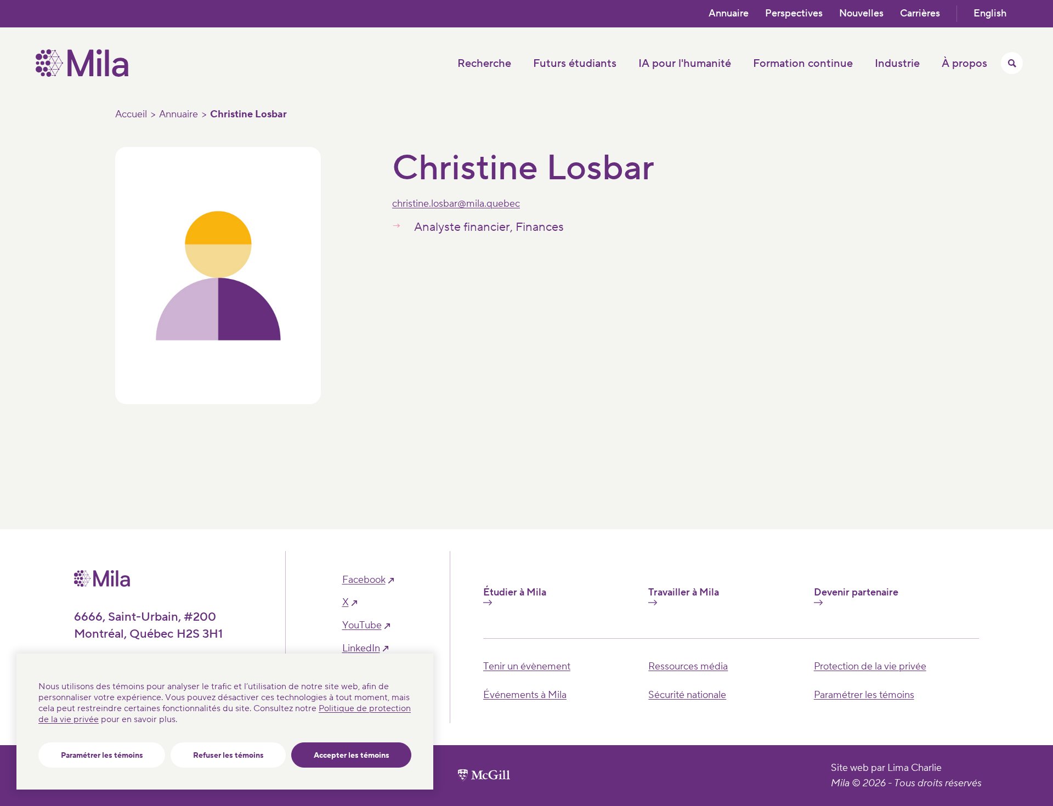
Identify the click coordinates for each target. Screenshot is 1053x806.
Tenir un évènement (526, 666)
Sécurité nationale (687, 695)
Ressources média (688, 666)
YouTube (362, 626)
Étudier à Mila (514, 593)
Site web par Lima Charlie (886, 768)
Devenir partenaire (856, 593)
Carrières (920, 13)
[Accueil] (82, 74)
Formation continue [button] (803, 63)
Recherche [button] (484, 63)
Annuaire (729, 13)
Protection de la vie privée (870, 666)
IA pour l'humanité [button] (684, 63)
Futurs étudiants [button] (574, 63)
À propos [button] (964, 63)
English (989, 13)
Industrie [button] (897, 63)
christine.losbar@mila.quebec (456, 203)
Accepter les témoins (351, 755)
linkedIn (361, 649)
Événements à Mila (525, 695)
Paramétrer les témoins (102, 755)
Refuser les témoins (228, 755)
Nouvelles (861, 13)
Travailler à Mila (683, 593)
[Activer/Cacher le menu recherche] (1012, 63)
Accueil (131, 115)
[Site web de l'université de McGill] (484, 775)
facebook (364, 580)
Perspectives (794, 13)
